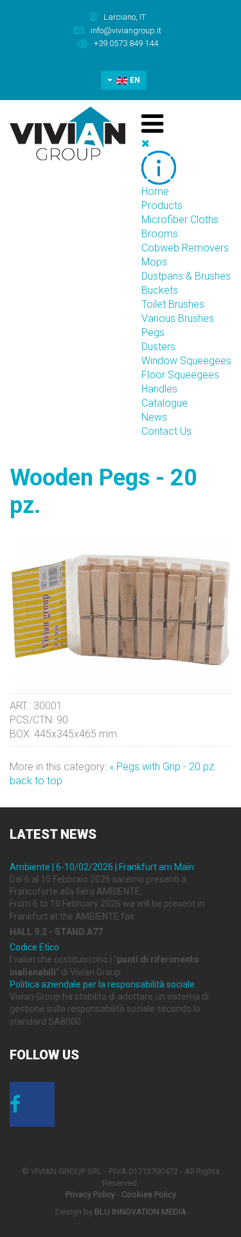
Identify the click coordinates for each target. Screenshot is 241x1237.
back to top (36, 781)
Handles (159, 389)
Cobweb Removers (185, 248)
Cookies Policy (148, 1194)
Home (155, 191)
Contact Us (166, 431)
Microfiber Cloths (180, 220)
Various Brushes (177, 318)
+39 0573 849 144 (126, 43)
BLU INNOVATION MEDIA (140, 1211)
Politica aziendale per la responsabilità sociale (102, 984)
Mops (154, 262)
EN (134, 80)
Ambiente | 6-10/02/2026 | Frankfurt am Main (102, 867)
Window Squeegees (186, 361)
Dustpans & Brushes (186, 276)
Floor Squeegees (180, 375)
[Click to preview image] (120, 609)
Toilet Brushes (172, 304)
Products (162, 205)
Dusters (158, 347)
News (154, 417)
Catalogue (164, 403)
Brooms (159, 234)
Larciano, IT (124, 17)
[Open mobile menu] (152, 124)
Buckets (159, 290)
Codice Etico (34, 947)
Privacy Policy (90, 1194)
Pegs (153, 332)
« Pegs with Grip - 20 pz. (163, 767)
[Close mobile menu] (145, 143)
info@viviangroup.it (126, 30)
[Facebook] (32, 1108)
